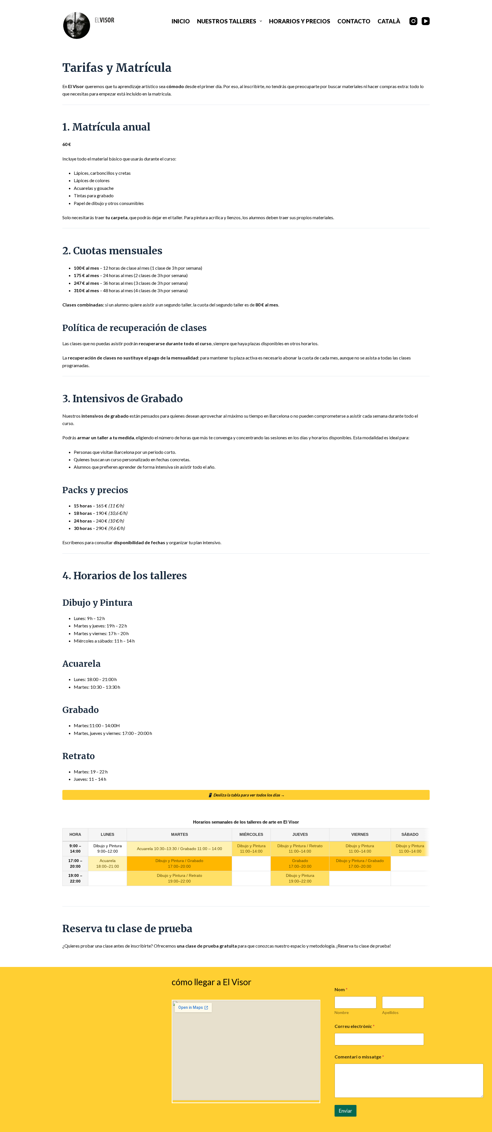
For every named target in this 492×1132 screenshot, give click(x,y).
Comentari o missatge (359, 1056)
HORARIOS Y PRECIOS (299, 21)
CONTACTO (353, 21)
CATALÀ (389, 21)
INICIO (181, 21)
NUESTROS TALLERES (226, 21)
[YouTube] (426, 21)
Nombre (342, 1012)
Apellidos (390, 1012)
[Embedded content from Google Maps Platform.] (246, 1050)
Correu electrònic (355, 1026)
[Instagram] (413, 21)
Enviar (345, 1111)
